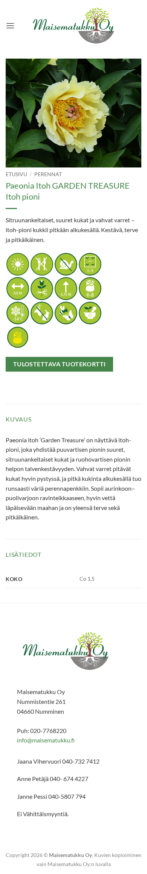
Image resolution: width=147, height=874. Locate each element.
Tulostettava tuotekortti (59, 364)
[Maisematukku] (73, 25)
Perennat (48, 174)
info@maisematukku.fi (46, 740)
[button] (10, 25)
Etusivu (16, 174)
